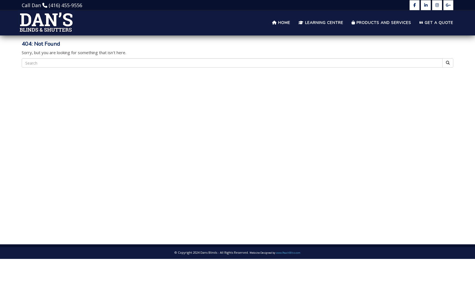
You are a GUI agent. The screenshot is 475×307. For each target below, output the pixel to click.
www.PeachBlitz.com (288, 253)
